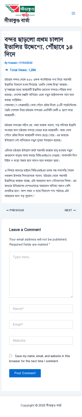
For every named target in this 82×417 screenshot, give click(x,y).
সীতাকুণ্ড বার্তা (16, 20)
